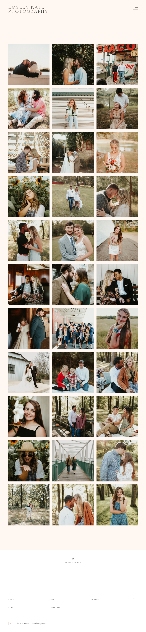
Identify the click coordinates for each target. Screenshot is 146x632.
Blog (52, 599)
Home (11, 599)
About (11, 608)
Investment (56, 608)
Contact (95, 599)
